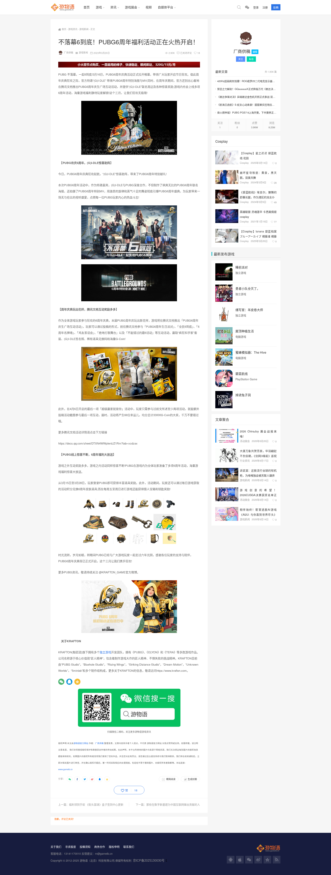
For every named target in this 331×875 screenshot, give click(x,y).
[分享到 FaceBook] (77, 779)
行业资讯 (245, 460)
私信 (251, 59)
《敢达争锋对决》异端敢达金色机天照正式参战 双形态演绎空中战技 (247, 97)
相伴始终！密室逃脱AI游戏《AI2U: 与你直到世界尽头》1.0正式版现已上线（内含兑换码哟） (258, 512)
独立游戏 (105, 652)
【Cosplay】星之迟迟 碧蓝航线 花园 (258, 155)
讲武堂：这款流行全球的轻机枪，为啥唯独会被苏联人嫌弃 (258, 472)
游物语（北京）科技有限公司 (97, 860)
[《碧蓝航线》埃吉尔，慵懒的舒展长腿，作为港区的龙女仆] (226, 196)
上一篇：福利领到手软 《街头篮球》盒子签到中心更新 (90, 804)
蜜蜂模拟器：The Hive (250, 352)
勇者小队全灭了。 (247, 288)
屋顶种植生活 (244, 331)
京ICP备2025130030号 (149, 860)
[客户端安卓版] (230, 859)
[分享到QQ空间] (107, 779)
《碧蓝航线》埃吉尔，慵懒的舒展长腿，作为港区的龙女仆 (258, 194)
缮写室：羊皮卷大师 (249, 310)
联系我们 (128, 847)
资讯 (113, 7)
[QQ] (69, 682)
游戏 (99, 7)
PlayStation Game (246, 379)
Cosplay (244, 163)
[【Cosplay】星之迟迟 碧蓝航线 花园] (226, 157)
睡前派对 (241, 267)
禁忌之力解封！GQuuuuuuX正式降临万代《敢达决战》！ (247, 89)
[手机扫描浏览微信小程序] (247, 7)
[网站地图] (276, 859)
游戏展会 (131, 7)
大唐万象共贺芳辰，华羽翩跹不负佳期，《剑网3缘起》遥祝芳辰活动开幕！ (258, 453)
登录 (256, 7)
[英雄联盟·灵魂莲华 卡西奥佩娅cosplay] (226, 216)
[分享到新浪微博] (92, 779)
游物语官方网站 (81, 743)
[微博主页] (258, 859)
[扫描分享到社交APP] (70, 779)
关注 (240, 59)
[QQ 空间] (267, 859)
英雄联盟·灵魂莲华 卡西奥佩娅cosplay (258, 214)
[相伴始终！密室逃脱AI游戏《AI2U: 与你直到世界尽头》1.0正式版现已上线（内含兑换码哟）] (226, 514)
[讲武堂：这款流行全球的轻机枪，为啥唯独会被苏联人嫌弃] (226, 475)
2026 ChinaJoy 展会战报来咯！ (258, 433)
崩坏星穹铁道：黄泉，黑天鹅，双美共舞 (258, 175)
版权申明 (114, 847)
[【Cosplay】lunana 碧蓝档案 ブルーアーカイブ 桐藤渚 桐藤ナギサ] (226, 236)
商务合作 (99, 847)
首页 (87, 7)
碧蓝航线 (241, 374)
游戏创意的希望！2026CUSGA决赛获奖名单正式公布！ (258, 492)
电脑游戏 (240, 336)
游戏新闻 (83, 29)
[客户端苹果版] (240, 859)
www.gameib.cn (65, 769)
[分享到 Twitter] (85, 779)
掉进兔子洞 (243, 395)
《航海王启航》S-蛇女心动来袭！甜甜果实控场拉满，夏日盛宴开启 (247, 104)
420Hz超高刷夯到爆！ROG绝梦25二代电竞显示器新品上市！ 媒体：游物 (247, 81)
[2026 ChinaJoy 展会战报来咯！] (226, 436)
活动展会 (245, 441)
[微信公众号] (249, 859)
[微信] (61, 682)
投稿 (276, 7)
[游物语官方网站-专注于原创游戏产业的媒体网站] (65, 7)
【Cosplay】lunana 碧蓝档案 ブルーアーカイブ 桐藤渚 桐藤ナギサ (258, 233)
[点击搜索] (239, 7)
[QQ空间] (77, 682)
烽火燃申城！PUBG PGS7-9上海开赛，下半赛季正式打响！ (247, 112)
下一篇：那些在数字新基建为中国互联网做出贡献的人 (168, 804)
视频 (149, 7)
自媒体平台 (165, 7)
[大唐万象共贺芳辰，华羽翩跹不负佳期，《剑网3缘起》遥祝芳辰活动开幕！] (226, 455)
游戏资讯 (72, 29)
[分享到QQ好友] (99, 779)
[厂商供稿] (246, 38)
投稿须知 (85, 847)
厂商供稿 (68, 52)
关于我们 (56, 847)
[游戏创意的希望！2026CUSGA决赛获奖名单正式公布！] (226, 494)
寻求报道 (70, 847)
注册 (265, 7)
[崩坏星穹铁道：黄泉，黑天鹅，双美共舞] (226, 177)
